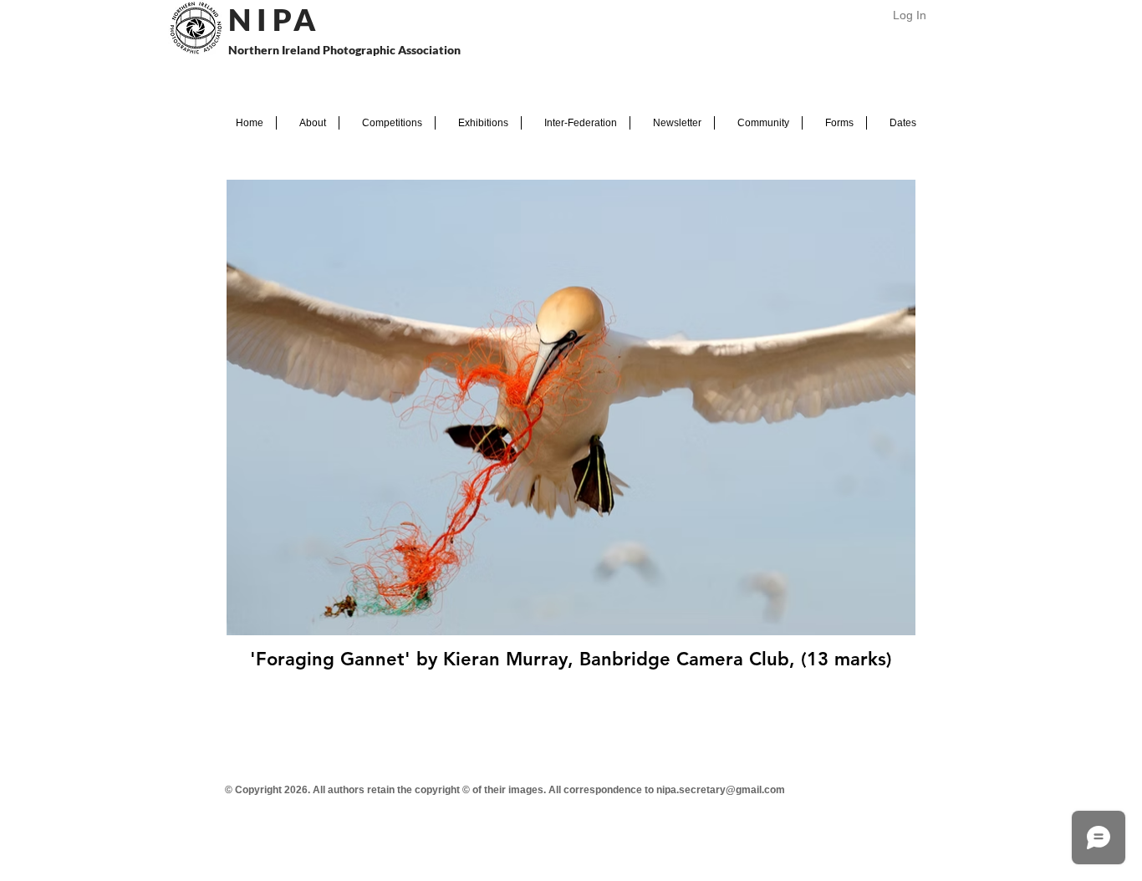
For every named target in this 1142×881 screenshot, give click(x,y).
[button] (308, 123)
